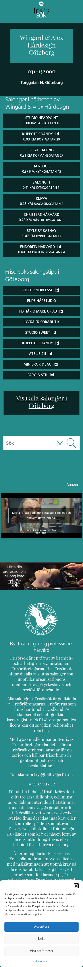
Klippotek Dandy (38, 343)
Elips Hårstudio (41, 301)
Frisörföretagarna (27, 668)
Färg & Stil (37, 375)
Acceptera (41, 926)
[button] (76, 886)
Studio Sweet (38, 332)
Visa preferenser (41, 951)
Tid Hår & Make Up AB (38, 311)
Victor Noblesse (38, 290)
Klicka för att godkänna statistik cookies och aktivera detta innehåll (41, 515)
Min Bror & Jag (38, 364)
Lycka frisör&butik (42, 322)
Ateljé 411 (38, 354)
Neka (41, 938)
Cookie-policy (39, 961)
